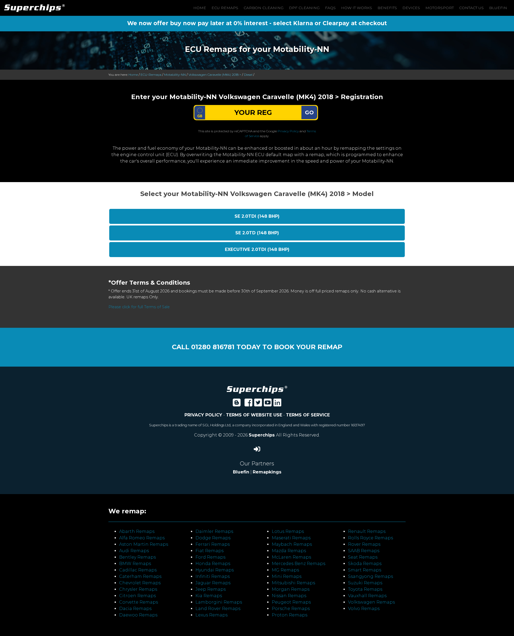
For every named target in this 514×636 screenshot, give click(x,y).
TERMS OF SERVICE (308, 414)
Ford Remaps (210, 557)
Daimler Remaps (214, 531)
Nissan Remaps (289, 595)
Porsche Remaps (291, 608)
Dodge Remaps (212, 537)
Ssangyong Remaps (370, 576)
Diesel (248, 75)
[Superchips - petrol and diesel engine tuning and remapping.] (257, 389)
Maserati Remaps (291, 537)
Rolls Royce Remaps (370, 537)
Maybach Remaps (292, 544)
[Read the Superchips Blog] (236, 404)
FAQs (330, 7)
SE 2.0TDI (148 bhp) (257, 216)
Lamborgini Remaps (218, 602)
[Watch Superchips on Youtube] (267, 404)
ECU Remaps (224, 7)
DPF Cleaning (304, 7)
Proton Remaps (289, 615)
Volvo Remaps (364, 608)
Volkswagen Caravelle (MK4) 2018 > (214, 75)
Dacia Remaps (135, 608)
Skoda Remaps (364, 563)
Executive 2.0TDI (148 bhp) (257, 249)
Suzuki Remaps (365, 582)
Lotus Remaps (288, 531)
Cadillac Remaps (138, 570)
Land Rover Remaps (217, 608)
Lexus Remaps (211, 615)
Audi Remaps (134, 550)
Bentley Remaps (137, 557)
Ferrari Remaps (212, 544)
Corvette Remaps (138, 602)
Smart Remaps (364, 570)
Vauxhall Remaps (367, 595)
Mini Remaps (286, 576)
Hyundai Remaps (214, 570)
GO (309, 112)
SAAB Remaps (363, 550)
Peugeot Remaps (291, 602)
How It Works (356, 7)
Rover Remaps (364, 544)
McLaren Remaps (291, 557)
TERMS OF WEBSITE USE (254, 414)
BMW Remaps (135, 563)
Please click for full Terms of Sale (139, 306)
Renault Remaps (367, 531)
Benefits (387, 7)
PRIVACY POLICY (203, 414)
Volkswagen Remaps (371, 602)
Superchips (262, 435)
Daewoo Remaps (138, 615)
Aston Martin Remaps (143, 544)
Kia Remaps (208, 595)
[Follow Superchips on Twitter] (258, 404)
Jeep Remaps (210, 589)
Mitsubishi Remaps (293, 582)
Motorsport (439, 7)
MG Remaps (285, 570)
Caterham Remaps (140, 576)
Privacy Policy (288, 131)
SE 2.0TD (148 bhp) (257, 232)
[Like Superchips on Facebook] (248, 404)
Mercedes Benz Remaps (298, 563)
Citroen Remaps (137, 595)
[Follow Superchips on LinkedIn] (277, 404)
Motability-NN (175, 75)
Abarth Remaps (136, 531)
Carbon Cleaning (264, 7)
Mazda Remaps (289, 550)
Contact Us (471, 7)
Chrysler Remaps (138, 589)
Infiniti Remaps (212, 576)
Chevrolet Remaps (140, 582)
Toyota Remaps (365, 589)
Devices (411, 7)
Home (199, 7)
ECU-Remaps (151, 75)
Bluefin (498, 7)
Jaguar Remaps (212, 582)
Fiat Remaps (209, 550)
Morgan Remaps (290, 589)
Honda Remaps (212, 563)
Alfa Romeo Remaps (142, 537)
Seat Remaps (362, 557)
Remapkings (267, 472)
